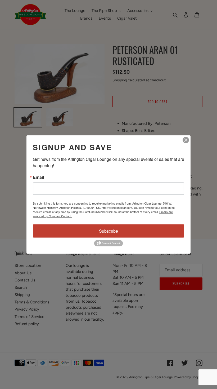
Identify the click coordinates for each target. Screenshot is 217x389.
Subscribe (108, 231)
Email (38, 177)
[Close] (186, 140)
